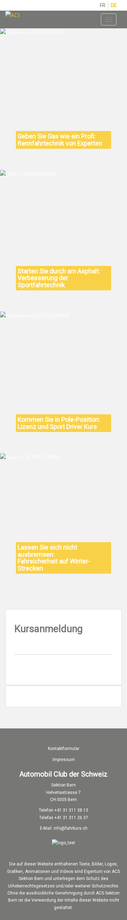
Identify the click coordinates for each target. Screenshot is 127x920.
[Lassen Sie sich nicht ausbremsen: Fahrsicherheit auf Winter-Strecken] (30, 457)
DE (114, 5)
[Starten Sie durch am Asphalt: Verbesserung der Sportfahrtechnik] (28, 174)
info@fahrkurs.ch (70, 828)
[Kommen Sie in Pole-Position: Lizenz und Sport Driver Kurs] (35, 315)
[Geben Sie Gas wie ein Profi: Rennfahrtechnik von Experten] (33, 32)
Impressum (64, 759)
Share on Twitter (103, 669)
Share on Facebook (87, 669)
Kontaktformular (63, 748)
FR (102, 5)
